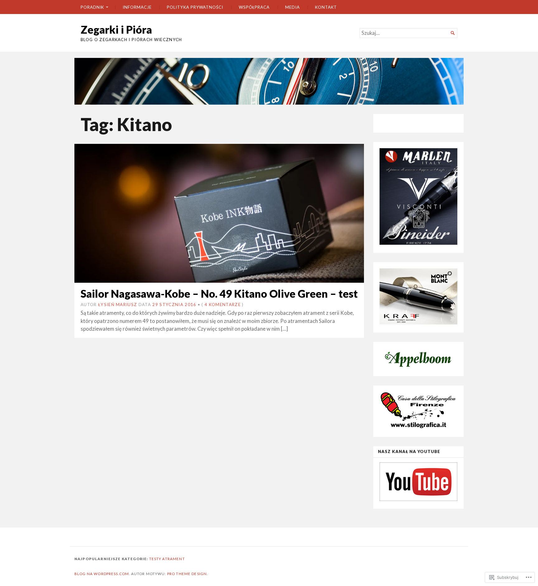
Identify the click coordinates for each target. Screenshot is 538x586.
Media (292, 7)
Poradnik (92, 7)
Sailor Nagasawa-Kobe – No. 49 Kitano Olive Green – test (219, 293)
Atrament (173, 559)
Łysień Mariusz (117, 304)
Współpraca (254, 7)
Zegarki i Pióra (116, 29)
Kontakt (326, 7)
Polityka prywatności (195, 7)
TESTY (155, 559)
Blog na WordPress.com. (102, 574)
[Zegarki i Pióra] (269, 81)
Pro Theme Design (187, 574)
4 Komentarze (223, 304)
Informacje (137, 7)
